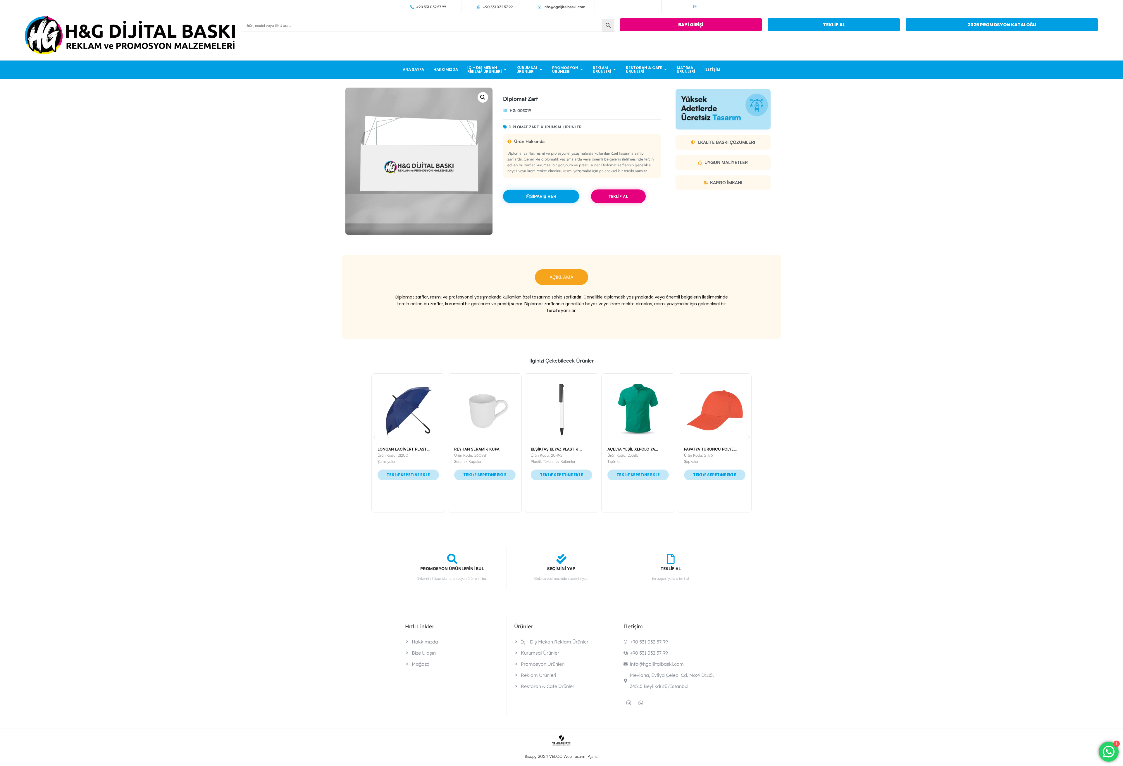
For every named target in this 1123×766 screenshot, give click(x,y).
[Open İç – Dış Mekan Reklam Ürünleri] (505, 69)
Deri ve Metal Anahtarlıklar (706, 461)
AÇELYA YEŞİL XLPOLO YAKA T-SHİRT (565, 449)
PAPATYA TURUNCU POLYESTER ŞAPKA (644, 449)
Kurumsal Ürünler (561, 127)
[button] (483, 97)
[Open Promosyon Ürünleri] (581, 69)
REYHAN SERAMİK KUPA (400, 449)
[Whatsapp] (640, 703)
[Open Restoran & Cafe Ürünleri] (665, 69)
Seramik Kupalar (391, 461)
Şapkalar (614, 461)
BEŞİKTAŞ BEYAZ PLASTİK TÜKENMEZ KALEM (496, 449)
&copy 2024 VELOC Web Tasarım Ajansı (561, 756)
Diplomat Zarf (523, 127)
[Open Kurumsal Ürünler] (541, 69)
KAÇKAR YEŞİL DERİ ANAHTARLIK (715, 449)
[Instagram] (694, 6)
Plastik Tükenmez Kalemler (476, 461)
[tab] (561, 277)
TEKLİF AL (618, 196)
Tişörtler (537, 461)
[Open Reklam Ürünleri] (614, 69)
